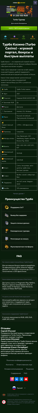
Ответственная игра (24, 365)
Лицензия (30, 369)
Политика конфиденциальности (19, 360)
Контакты (9, 365)
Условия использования (13, 369)
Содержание (16, 373)
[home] (19, 3)
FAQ (25, 373)
